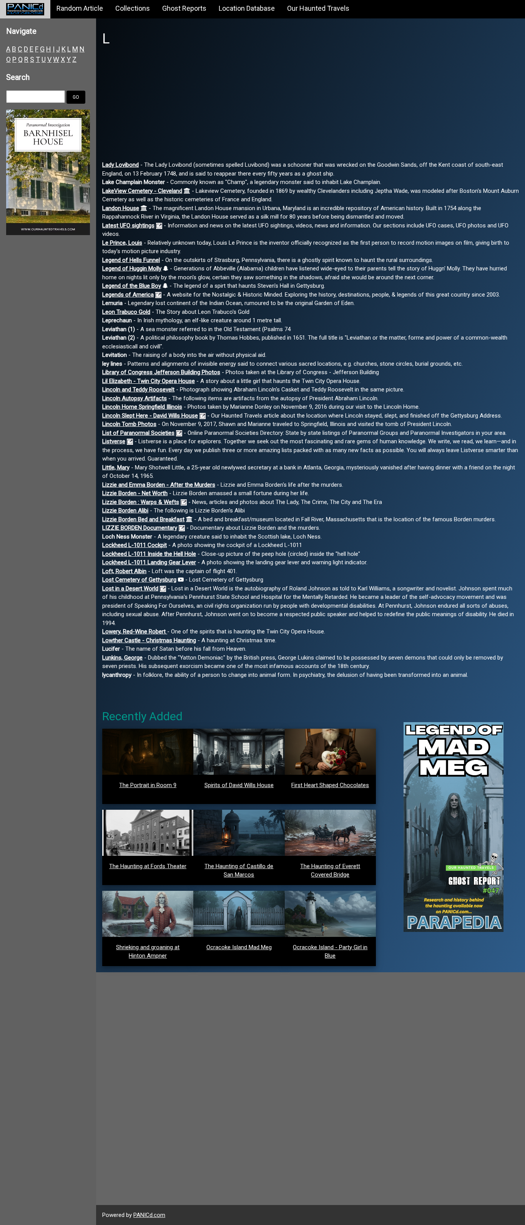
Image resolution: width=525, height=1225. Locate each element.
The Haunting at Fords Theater (147, 866)
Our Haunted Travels (318, 8)
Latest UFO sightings (128, 225)
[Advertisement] (310, 107)
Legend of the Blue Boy (131, 285)
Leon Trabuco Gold (126, 311)
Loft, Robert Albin (124, 571)
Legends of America (128, 294)
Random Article (79, 8)
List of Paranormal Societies (138, 432)
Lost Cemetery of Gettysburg (139, 579)
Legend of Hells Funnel (131, 260)
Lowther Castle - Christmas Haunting (149, 640)
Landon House (120, 208)
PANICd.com (149, 1215)
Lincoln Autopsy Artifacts (134, 398)
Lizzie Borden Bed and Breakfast (143, 519)
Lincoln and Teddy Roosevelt (138, 389)
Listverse (113, 441)
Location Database (247, 8)
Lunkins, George (122, 657)
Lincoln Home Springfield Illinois (142, 406)
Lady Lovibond (120, 164)
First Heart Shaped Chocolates (330, 785)
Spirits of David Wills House (239, 785)
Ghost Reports (184, 8)
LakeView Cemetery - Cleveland (142, 190)
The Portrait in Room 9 (147, 785)
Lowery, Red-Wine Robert (134, 631)
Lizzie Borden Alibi (125, 510)
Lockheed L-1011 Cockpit (134, 545)
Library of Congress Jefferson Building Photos (161, 372)
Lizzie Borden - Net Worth (135, 493)
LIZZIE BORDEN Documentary (139, 527)
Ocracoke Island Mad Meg (239, 947)
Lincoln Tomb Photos (129, 424)
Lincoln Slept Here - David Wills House (150, 415)
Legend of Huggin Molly (131, 268)
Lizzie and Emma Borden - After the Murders (158, 484)
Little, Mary (116, 467)
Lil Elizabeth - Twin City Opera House (148, 381)
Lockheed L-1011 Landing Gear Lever (149, 562)
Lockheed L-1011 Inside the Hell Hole (149, 553)
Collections (132, 8)
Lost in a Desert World (130, 588)
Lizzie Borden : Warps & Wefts (140, 502)
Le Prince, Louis (122, 242)
